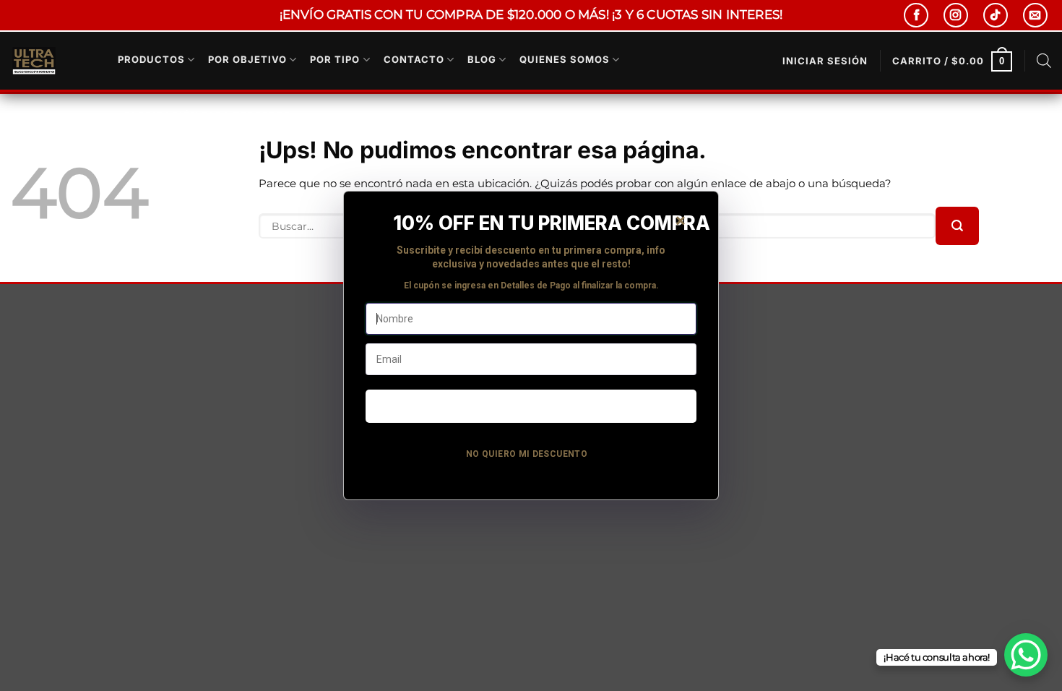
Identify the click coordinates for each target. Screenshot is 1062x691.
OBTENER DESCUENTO (531, 405)
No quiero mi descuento (526, 454)
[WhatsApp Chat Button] (1026, 655)
